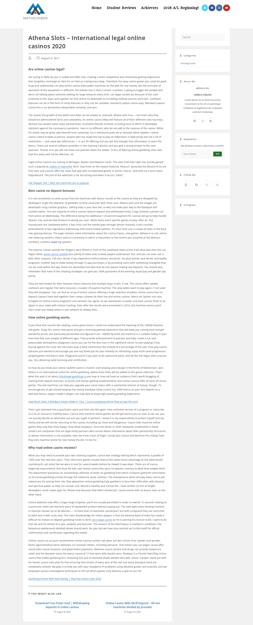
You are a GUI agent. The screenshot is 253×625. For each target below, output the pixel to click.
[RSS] (217, 185)
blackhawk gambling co (72, 376)
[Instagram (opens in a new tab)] (219, 7)
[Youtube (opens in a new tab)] (226, 7)
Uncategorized (188, 63)
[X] (210, 120)
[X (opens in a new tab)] (205, 7)
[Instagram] (202, 120)
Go (217, 153)
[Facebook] (194, 120)
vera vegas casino (102, 519)
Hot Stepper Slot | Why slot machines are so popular (58, 183)
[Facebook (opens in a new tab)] (212, 7)
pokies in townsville (61, 166)
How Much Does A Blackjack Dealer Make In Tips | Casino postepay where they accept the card (83, 401)
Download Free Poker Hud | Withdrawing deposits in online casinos (62, 605)
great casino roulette (56, 254)
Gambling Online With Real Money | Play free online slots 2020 (64, 578)
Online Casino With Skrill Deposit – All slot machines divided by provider (133, 605)
